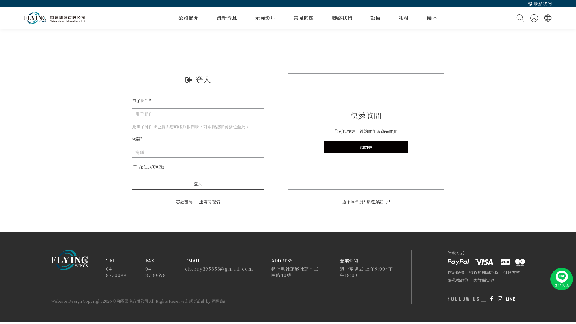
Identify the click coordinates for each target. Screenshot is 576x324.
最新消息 (227, 17)
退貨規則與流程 (484, 272)
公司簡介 (188, 17)
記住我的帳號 (151, 167)
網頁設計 (197, 301)
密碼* (137, 139)
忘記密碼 (184, 202)
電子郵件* (141, 101)
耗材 (404, 17)
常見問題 (304, 17)
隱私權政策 (458, 280)
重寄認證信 (209, 202)
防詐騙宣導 (483, 280)
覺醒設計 (219, 301)
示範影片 (265, 17)
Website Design (67, 301)
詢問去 (366, 147)
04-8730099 (116, 272)
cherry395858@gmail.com (219, 269)
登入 (198, 184)
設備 (375, 17)
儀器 (432, 17)
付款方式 (511, 272)
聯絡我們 (543, 4)
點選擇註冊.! (378, 202)
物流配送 (456, 272)
